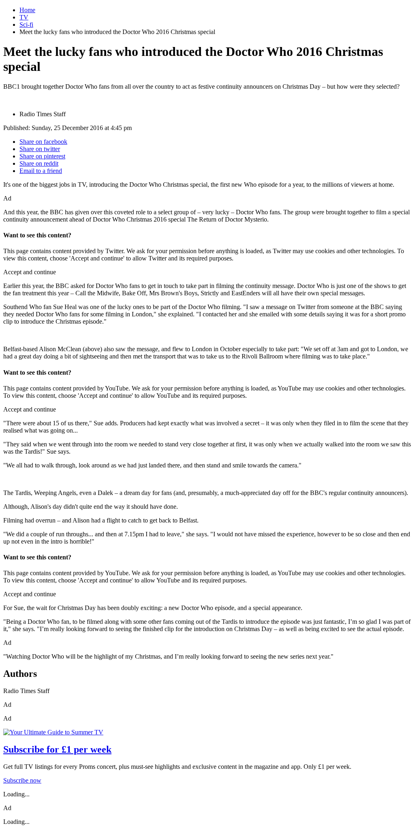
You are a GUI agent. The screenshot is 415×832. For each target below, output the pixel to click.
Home (27, 9)
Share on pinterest (42, 156)
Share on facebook (43, 141)
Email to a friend (40, 170)
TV (23, 17)
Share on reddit (38, 163)
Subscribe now (22, 780)
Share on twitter (39, 148)
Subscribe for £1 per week (57, 749)
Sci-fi (26, 24)
